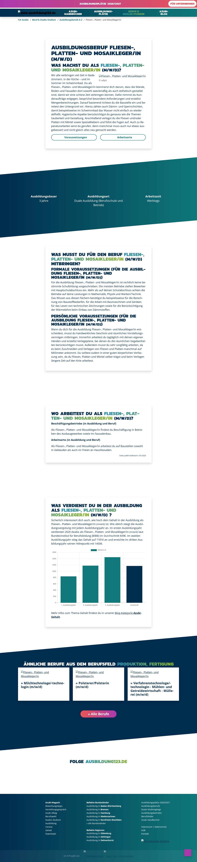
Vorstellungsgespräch (55, 809)
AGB (143, 830)
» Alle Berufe (98, 714)
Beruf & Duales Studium (44, 19)
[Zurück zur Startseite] (37, 12)
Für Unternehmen (182, 4)
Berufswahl (50, 816)
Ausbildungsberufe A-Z (71, 19)
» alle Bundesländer (96, 823)
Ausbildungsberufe (150, 806)
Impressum (146, 826)
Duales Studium (53, 819)
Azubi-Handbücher (150, 819)
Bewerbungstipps (53, 806)
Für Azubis (23, 19)
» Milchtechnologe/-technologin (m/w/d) (42, 685)
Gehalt (48, 830)
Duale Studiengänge (151, 809)
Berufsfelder (147, 816)
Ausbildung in (104, 806)
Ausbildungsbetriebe (151, 813)
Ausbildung (51, 823)
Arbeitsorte (124, 137)
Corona (48, 826)
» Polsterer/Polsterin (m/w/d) (92, 685)
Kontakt (145, 833)
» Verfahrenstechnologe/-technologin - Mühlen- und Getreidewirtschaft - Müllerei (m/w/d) (152, 689)
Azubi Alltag (51, 813)
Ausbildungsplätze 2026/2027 (99, 4)
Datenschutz (161, 826)
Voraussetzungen (75, 137)
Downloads (50, 833)
